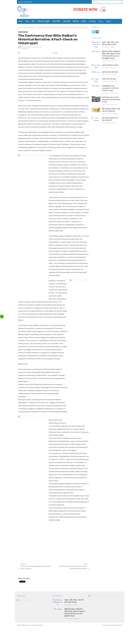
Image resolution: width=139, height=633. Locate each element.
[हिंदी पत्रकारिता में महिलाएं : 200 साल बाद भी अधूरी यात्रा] (96, 109)
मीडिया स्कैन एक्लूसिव (44, 21)
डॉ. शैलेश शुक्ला (114, 113)
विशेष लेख (76, 21)
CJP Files (92, 21)
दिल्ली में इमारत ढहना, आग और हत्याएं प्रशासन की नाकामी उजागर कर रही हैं (111, 99)
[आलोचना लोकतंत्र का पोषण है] (96, 65)
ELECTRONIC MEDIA (23, 32)
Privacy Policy (106, 625)
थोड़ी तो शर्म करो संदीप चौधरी (110, 72)
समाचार (20, 21)
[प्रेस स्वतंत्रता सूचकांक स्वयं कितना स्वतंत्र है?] (96, 118)
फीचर (33, 21)
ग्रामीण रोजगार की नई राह (109, 79)
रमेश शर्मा (112, 47)
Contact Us (114, 625)
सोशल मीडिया (56, 21)
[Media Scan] (29, 11)
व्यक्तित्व (83, 21)
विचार (27, 21)
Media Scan (25, 48)
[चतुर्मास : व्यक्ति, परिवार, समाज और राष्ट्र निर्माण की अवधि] (96, 42)
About (108, 21)
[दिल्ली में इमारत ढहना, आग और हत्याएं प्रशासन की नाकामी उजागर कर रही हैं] (96, 97)
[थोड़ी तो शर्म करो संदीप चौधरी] (96, 72)
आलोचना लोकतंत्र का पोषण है (110, 65)
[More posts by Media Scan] (19, 49)
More (100, 21)
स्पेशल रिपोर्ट (66, 21)
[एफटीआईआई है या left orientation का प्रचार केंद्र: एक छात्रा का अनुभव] (96, 86)
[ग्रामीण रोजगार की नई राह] (96, 79)
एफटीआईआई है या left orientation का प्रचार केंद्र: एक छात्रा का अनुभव (110, 88)
